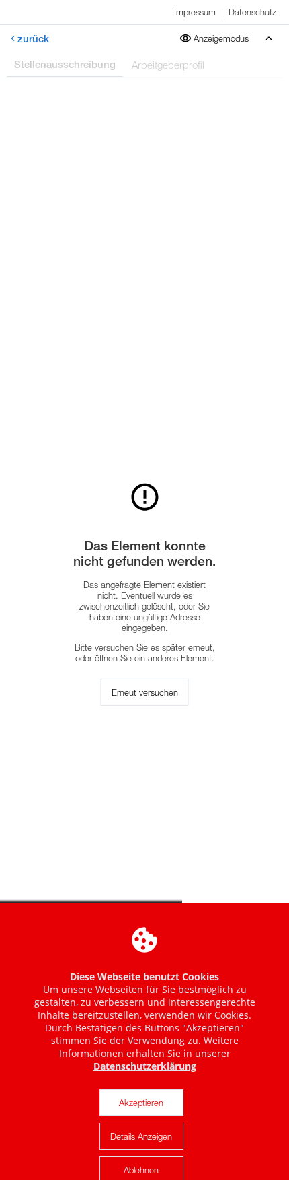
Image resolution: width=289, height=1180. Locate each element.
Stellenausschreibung (65, 64)
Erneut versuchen (145, 692)
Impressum (195, 12)
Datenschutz (252, 12)
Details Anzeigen (141, 1136)
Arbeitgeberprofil (168, 65)
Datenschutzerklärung (144, 1066)
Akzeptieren (141, 1102)
